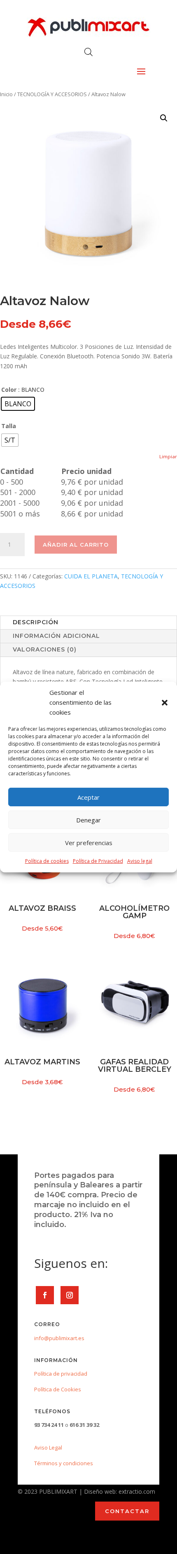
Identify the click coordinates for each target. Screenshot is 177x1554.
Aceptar (88, 797)
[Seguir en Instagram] (70, 1295)
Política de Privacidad (98, 861)
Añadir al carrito (76, 544)
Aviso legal (139, 861)
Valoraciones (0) (45, 649)
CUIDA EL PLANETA (91, 576)
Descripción (35, 622)
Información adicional (56, 636)
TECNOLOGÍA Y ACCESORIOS (52, 94)
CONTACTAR (127, 1511)
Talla (8, 426)
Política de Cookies (57, 1389)
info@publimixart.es (59, 1338)
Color (8, 389)
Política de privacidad (60, 1373)
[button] (165, 703)
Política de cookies (47, 861)
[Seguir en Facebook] (45, 1295)
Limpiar (168, 456)
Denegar (88, 820)
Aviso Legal (48, 1447)
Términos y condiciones (63, 1463)
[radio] (18, 404)
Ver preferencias (88, 843)
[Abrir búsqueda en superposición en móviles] (88, 52)
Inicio (6, 94)
